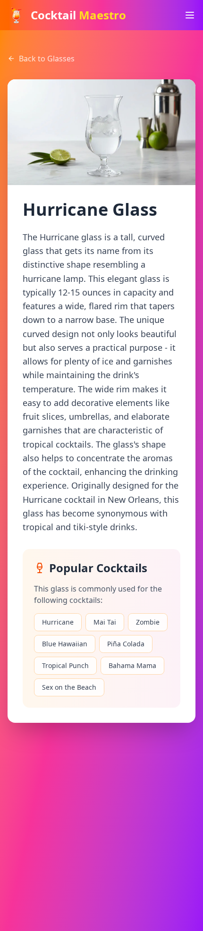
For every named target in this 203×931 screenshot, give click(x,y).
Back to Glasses (47, 58)
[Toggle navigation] (189, 15)
